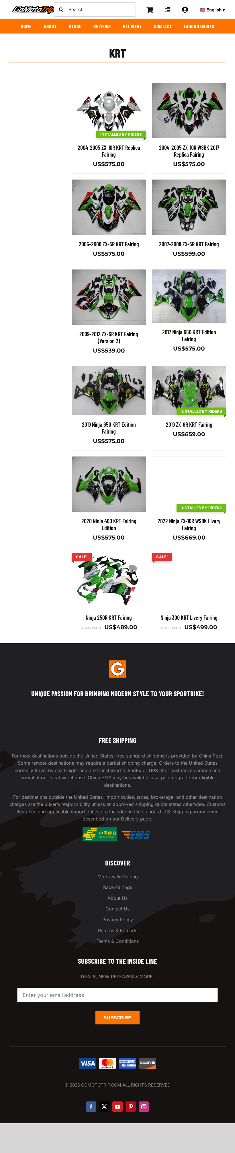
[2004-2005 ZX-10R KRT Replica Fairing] (109, 86)
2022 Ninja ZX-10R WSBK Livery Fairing (189, 524)
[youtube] (117, 1106)
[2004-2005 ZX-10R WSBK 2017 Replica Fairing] (189, 86)
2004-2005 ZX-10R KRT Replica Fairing (109, 151)
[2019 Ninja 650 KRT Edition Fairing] (109, 369)
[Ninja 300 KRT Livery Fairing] (189, 556)
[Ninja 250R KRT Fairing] (109, 556)
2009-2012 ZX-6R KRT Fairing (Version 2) (109, 337)
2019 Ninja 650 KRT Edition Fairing (109, 428)
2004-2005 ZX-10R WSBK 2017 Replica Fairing (189, 151)
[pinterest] (131, 1106)
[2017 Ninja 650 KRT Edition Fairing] (189, 273)
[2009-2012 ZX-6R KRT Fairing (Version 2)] (109, 273)
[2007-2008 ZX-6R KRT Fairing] (189, 183)
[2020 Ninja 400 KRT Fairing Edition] (109, 460)
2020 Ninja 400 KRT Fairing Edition (108, 524)
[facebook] (91, 1106)
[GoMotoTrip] (34, 7)
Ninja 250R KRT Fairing (109, 617)
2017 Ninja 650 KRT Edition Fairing (189, 335)
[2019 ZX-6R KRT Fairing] (189, 369)
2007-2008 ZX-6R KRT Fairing (189, 244)
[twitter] (104, 1106)
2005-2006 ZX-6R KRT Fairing (109, 244)
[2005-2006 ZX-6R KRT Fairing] (109, 183)
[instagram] (144, 1106)
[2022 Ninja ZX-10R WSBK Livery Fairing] (189, 460)
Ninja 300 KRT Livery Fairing (189, 617)
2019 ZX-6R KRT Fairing (189, 424)
